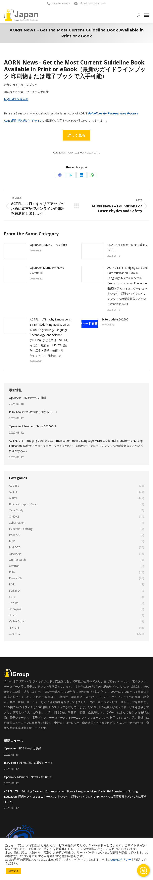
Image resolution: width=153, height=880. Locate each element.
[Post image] (15, 251)
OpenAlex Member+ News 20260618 (47, 270)
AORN (70, 152)
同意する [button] (13, 871)
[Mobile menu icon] (146, 15)
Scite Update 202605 (115, 319)
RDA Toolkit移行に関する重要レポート (127, 247)
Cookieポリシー (120, 859)
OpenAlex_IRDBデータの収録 (48, 245)
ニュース (79, 152)
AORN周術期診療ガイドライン (23, 120)
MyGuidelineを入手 (16, 99)
